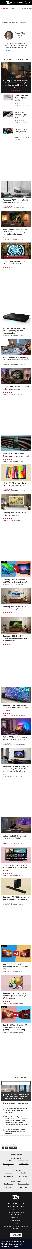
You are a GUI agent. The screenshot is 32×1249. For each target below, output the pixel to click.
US (6, 1147)
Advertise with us (16, 1220)
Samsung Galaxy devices (23, 1160)
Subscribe (20, 2)
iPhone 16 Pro (8, 1160)
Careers (16, 1223)
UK (3, 1147)
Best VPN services (24, 1164)
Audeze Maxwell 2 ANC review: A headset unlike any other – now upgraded (16, 1131)
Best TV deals (8, 1187)
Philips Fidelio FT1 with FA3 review (16, 1103)
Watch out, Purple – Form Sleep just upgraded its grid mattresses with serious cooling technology (17, 1096)
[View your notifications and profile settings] (11, 2)
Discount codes (24, 1187)
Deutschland (13, 1147)
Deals (13, 8)
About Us (16, 1209)
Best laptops (9, 1173)
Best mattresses (23, 1176)
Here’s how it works (21, 24)
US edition (9, 1244)
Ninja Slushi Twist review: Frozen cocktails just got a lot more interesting (16, 1110)
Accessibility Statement (16, 1203)
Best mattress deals (23, 1184)
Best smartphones (8, 1176)
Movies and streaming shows (8, 1164)
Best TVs (23, 1173)
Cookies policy (16, 1217)
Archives (23, 1077)
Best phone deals (8, 1184)
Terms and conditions (16, 1212)
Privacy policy (16, 1215)
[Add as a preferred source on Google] (16, 1235)
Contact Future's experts (16, 1206)
